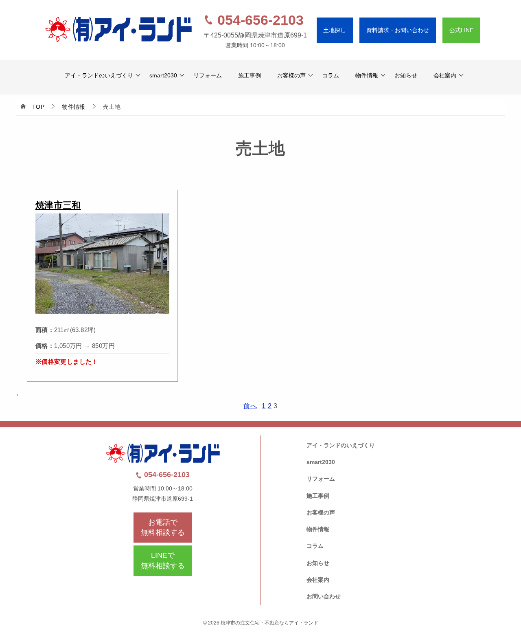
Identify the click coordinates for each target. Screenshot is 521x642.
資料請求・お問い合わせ (397, 30)
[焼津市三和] (102, 316)
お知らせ (405, 75)
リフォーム (207, 75)
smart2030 (163, 75)
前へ (250, 405)
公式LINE (461, 30)
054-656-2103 (259, 20)
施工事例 (249, 75)
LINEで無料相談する (163, 560)
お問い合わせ (323, 596)
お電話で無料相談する (163, 527)
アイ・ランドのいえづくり (99, 75)
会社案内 (444, 75)
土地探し (334, 30)
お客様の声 (291, 75)
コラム (330, 75)
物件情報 (366, 75)
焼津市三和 (58, 205)
